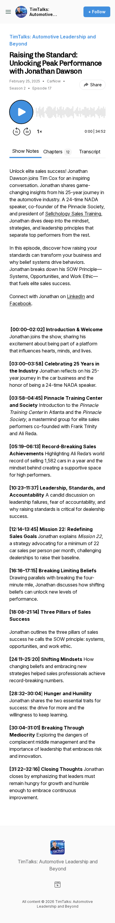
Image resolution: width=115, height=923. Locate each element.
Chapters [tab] (56, 152)
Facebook (20, 303)
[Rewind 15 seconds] (16, 131)
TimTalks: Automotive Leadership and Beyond (45, 12)
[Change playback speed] (39, 131)
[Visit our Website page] (57, 885)
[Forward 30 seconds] (27, 131)
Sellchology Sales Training (73, 214)
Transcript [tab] (89, 152)
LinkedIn (76, 296)
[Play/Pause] (21, 112)
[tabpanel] (57, 487)
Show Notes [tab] (25, 151)
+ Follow (97, 11)
